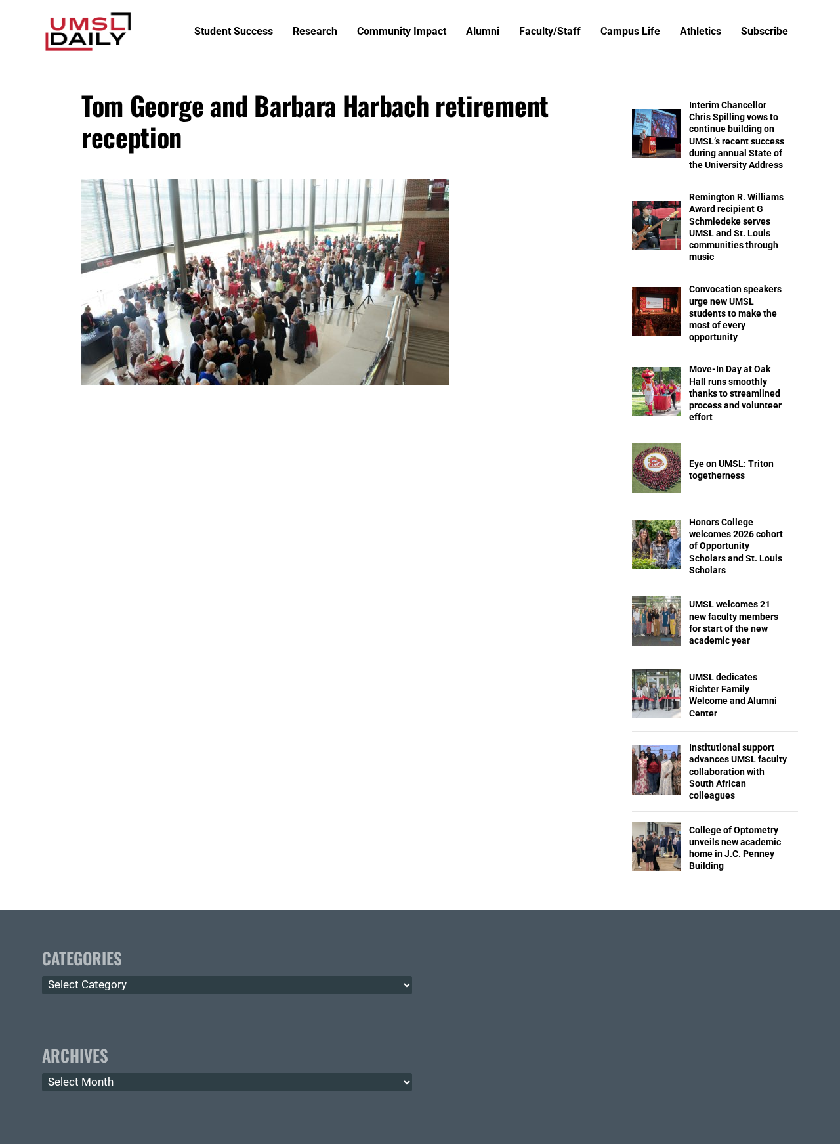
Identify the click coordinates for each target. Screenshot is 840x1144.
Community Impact (401, 31)
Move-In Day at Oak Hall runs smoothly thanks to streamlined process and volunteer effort (735, 393)
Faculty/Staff (550, 31)
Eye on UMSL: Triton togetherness (731, 469)
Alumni (482, 31)
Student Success (233, 31)
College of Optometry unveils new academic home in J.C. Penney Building (735, 848)
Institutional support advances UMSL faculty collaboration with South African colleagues (738, 771)
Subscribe (764, 31)
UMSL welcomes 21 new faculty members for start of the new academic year (733, 622)
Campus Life (630, 31)
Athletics (700, 31)
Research (315, 31)
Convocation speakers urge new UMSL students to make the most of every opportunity (735, 313)
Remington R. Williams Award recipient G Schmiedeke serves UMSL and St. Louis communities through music (736, 227)
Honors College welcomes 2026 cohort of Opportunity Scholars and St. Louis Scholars (736, 546)
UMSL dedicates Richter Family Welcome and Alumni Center (733, 695)
